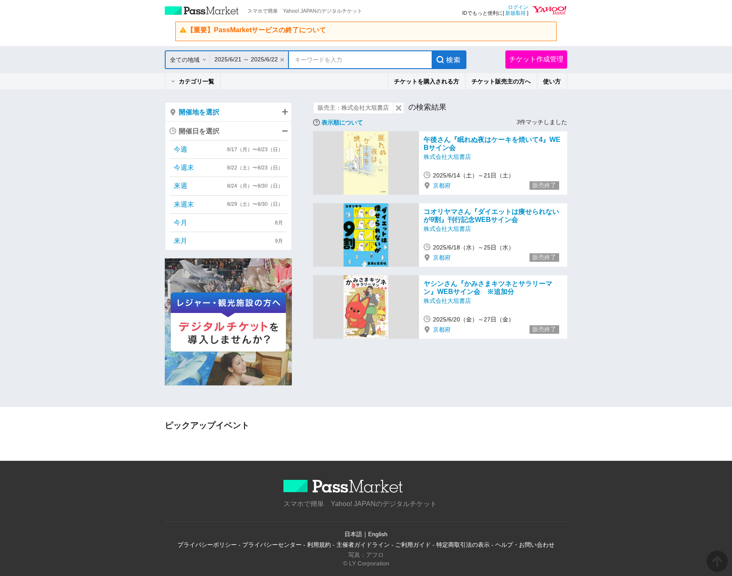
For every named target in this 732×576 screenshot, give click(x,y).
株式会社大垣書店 (447, 156)
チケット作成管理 (536, 59)
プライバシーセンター (272, 544)
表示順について (342, 122)
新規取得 (515, 13)
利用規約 (319, 544)
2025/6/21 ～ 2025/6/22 (246, 59)
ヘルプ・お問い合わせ (525, 544)
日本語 (353, 534)
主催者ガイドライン (363, 544)
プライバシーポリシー (207, 544)
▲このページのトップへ (717, 561)
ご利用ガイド (413, 544)
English (378, 534)
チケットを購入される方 (426, 81)
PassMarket (202, 10)
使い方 (552, 81)
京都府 (442, 185)
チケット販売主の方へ (501, 81)
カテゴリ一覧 (196, 81)
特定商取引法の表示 (463, 544)
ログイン (518, 7)
